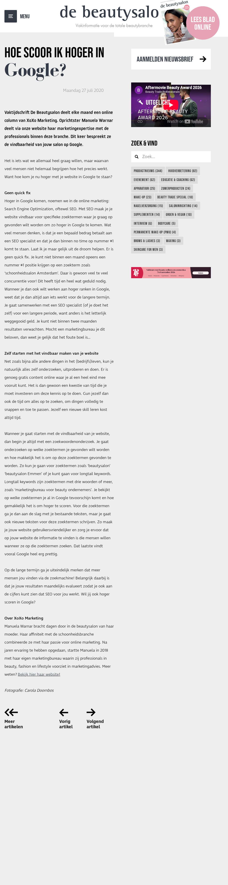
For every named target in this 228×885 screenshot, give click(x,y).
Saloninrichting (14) (183, 206)
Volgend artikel (95, 724)
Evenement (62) (144, 180)
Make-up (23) (142, 197)
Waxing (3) (173, 241)
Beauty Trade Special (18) (175, 197)
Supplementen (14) (147, 214)
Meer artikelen (13, 724)
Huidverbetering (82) (182, 171)
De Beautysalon (114, 11)
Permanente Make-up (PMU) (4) (155, 232)
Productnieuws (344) (148, 171)
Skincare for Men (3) (148, 249)
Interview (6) (143, 223)
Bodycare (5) (166, 223)
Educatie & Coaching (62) (178, 180)
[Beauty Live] (171, 272)
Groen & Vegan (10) (179, 214)
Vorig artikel (66, 724)
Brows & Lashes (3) (147, 241)
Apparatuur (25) (144, 188)
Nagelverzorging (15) (148, 206)
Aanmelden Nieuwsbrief (165, 59)
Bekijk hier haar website (38, 674)
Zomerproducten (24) (175, 188)
